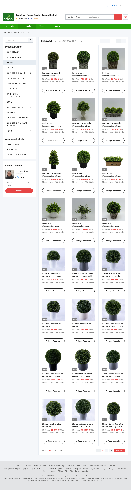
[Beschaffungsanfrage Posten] (125, 17)
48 (61, 451)
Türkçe (60, 471)
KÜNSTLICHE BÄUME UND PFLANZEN (17, 124)
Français (51, 469)
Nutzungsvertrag (40, 466)
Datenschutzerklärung (56, 466)
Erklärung (28, 466)
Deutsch (68, 469)
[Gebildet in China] (19, 5)
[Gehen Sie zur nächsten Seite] (123, 41)
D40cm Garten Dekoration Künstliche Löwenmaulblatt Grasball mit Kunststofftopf (83, 276)
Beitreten (115, 6)
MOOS (9, 131)
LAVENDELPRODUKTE (15, 78)
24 (50, 451)
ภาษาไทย (52, 471)
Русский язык (96, 469)
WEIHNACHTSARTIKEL (16, 57)
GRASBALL (11, 62)
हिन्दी (44, 471)
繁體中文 (35, 469)
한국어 (105, 469)
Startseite (10, 26)
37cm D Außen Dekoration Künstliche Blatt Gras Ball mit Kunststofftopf (112, 376)
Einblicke (112, 466)
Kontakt (57, 26)
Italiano (86, 469)
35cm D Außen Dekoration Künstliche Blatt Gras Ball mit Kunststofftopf (82, 426)
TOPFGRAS (11, 67)
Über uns (42, 26)
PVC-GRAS (11, 112)
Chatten (22, 177)
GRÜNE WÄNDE (13, 88)
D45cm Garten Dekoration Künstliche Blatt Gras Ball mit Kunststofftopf (52, 376)
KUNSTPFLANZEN (14, 52)
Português (77, 469)
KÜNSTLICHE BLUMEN (16, 73)
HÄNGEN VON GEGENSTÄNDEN (13, 95)
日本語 (43, 469)
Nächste (118, 450)
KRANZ (9, 102)
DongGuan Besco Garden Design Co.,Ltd (36, 15)
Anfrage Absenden (53, 90)
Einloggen (107, 6)
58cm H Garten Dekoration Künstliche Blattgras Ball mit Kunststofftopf (113, 426)
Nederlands (122, 469)
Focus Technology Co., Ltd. (63, 476)
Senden (19, 190)
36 (55, 451)
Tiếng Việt (69, 471)
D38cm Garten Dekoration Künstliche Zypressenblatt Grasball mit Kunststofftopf (113, 326)
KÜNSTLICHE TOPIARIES (16, 83)
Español (59, 469)
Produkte (28, 26)
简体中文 (26, 469)
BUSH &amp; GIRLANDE (16, 107)
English (17, 469)
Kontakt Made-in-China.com (76, 466)
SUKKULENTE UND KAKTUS (18, 117)
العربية (113, 469)
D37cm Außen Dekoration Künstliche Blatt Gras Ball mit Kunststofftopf (82, 376)
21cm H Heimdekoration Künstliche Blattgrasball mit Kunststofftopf (113, 276)
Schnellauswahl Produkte (97, 466)
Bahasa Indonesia (81, 471)
